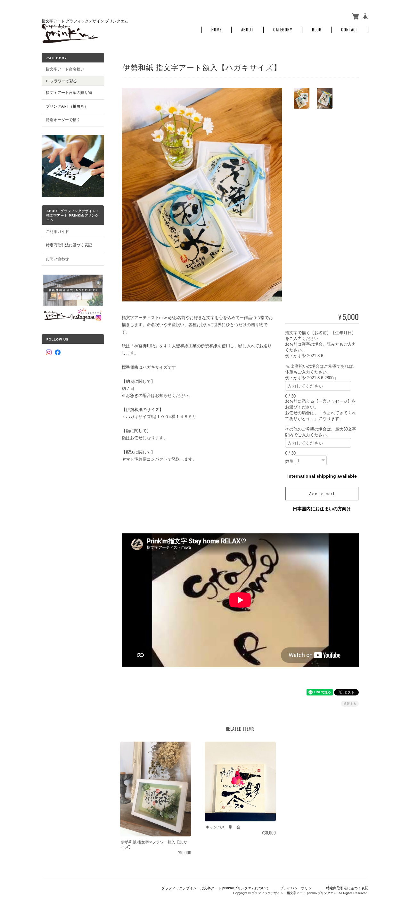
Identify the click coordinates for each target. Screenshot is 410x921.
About (247, 30)
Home (216, 30)
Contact (349, 30)
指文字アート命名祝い (65, 69)
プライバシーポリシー (297, 888)
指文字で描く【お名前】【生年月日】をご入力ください (320, 335)
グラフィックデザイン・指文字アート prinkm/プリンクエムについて (215, 888)
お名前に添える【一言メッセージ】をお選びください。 (320, 404)
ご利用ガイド (57, 231)
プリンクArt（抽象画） (67, 106)
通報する (349, 703)
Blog (317, 30)
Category (282, 30)
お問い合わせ (57, 259)
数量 (289, 461)
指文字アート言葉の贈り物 (69, 92)
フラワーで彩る (63, 81)
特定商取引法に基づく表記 (69, 245)
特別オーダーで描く (63, 120)
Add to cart (322, 493)
